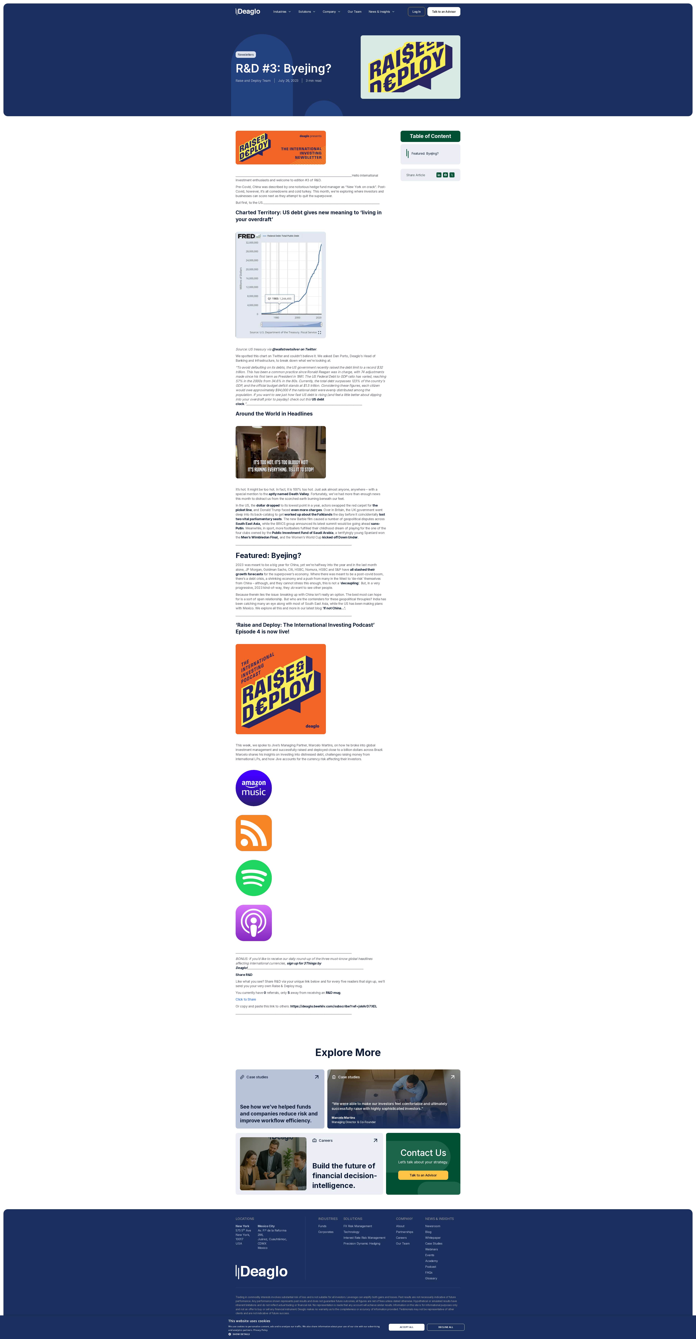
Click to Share (246, 999)
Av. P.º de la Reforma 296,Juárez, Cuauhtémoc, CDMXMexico (272, 1237)
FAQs (428, 1272)
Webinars (431, 1249)
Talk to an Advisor (444, 11)
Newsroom (432, 1226)
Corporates (326, 1232)
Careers (401, 1237)
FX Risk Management (357, 1226)
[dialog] (348, 1327)
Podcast (430, 1266)
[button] (282, 11)
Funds (322, 1226)
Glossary (431, 1278)
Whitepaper (433, 1237)
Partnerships (404, 1232)
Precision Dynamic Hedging (361, 1243)
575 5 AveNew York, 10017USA (243, 1234)
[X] (452, 174)
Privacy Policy (260, 1330)
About (400, 1226)
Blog (428, 1232)
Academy (431, 1261)
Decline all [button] (445, 1327)
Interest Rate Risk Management (364, 1237)
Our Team (354, 11)
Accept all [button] (406, 1327)
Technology (351, 1232)
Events (429, 1255)
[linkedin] (439, 174)
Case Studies (433, 1243)
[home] (248, 12)
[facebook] (445, 174)
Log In (417, 11)
